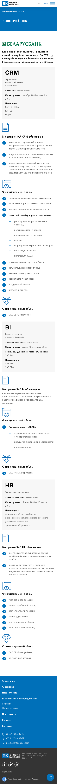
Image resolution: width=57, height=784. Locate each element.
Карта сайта (7, 772)
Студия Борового (32, 779)
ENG (46, 3)
